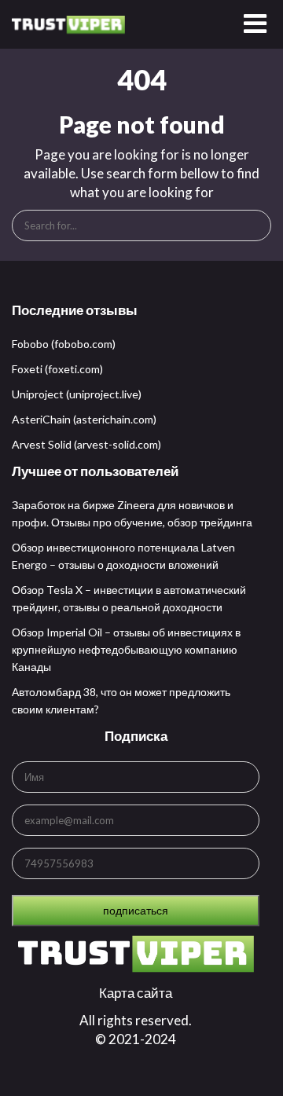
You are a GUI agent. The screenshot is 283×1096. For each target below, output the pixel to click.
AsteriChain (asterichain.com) (84, 419)
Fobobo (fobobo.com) (64, 343)
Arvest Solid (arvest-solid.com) (86, 444)
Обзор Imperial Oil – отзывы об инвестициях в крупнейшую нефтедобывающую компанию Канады (126, 649)
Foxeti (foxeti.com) (57, 369)
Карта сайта (135, 992)
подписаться (135, 910)
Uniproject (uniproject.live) (77, 394)
